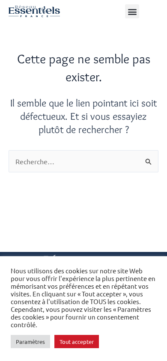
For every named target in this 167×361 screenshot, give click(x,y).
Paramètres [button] (30, 341)
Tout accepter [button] (77, 341)
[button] (132, 11)
